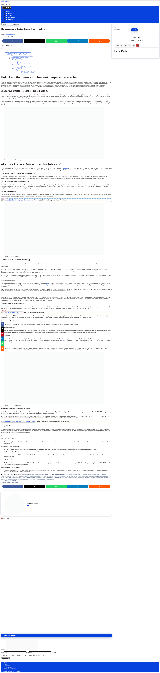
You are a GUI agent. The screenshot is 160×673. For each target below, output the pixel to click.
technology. (65, 168)
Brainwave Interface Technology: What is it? (19, 53)
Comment (3, 649)
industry (48, 283)
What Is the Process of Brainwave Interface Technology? (21, 54)
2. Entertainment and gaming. (25, 61)
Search (115, 27)
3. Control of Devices (17, 58)
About (5, 662)
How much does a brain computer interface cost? (95, 476)
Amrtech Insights (5, 4)
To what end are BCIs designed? (29, 72)
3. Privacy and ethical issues (24, 67)
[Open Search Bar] (3, 22)
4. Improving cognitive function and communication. (28, 63)
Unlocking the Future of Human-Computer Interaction (18, 52)
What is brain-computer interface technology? (72, 477)
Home (8, 11)
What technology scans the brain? (45, 479)
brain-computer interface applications (41, 474)
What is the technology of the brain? (26, 479)
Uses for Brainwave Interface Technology (21, 59)
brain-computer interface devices (60, 474)
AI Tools (9, 15)
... (28, 504)
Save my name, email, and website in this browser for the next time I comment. (23, 655)
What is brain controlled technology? (32, 477)
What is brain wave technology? (51, 477)
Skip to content (5, 1)
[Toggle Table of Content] (2, 49)
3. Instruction (22, 62)
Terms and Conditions (10, 668)
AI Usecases (10, 17)
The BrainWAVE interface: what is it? (30, 71)
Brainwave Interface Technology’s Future (21, 68)
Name (2, 652)
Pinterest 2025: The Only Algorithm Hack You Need (50, 200)
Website (54, 652)
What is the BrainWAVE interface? (94, 477)
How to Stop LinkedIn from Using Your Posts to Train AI (53, 421)
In (61, 340)
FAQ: (21, 70)
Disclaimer (7, 665)
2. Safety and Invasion (27, 66)
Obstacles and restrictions (18, 64)
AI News (9, 13)
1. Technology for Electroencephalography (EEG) (23, 56)
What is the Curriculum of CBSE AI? (35, 312)
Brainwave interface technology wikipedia (54, 476)
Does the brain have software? (74, 476)
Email (27, 652)
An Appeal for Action (21, 69)
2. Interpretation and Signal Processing (20, 57)
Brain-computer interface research (97, 474)
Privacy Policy (8, 667)
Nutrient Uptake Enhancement (10, 482)
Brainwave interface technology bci (10, 476)
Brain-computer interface (24, 474)
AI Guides (9, 19)
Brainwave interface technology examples (31, 476)
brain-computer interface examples (78, 474)
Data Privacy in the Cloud (9, 480)
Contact (6, 664)
